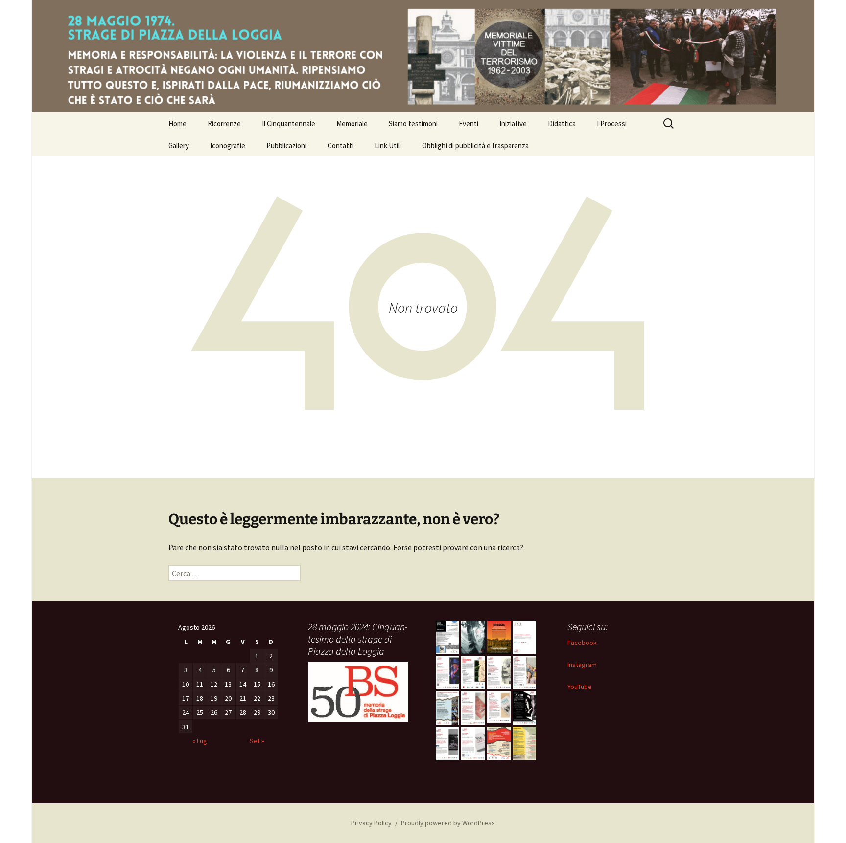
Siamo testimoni (413, 123)
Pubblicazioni (286, 145)
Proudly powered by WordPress (448, 823)
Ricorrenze (224, 123)
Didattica (562, 123)
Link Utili (388, 145)
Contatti (340, 145)
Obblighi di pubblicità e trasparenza (475, 145)
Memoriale (352, 123)
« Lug (199, 740)
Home (177, 123)
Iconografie (227, 145)
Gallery (178, 145)
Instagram (582, 664)
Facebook (582, 642)
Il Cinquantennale (288, 123)
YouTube (579, 686)
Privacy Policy (371, 823)
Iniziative (513, 123)
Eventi (468, 123)
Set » (257, 740)
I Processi (612, 123)
